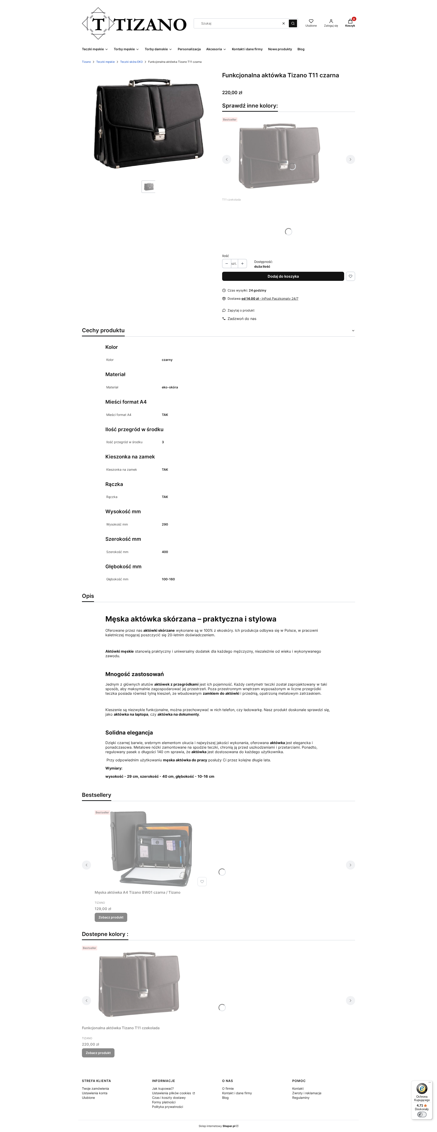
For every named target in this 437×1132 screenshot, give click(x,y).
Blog (225, 1097)
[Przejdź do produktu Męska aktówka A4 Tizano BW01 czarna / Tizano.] (151, 848)
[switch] (422, 1114)
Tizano (86, 61)
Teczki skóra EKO (131, 61)
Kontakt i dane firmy (237, 1093)
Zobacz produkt (111, 917)
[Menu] (429, 1083)
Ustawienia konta (94, 1093)
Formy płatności (163, 1102)
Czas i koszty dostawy (169, 1097)
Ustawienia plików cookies (172, 1093)
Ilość (225, 256)
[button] (293, 23)
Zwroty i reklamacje (306, 1093)
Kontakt (298, 1088)
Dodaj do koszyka (283, 276)
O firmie (228, 1088)
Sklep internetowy (217, 1126)
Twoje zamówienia (95, 1088)
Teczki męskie (105, 61)
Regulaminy (301, 1097)
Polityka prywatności (167, 1107)
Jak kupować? (163, 1088)
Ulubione (88, 1097)
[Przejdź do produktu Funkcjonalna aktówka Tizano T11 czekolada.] (279, 155)
